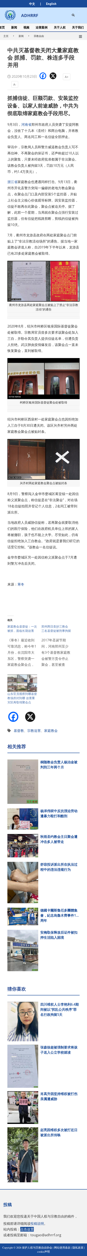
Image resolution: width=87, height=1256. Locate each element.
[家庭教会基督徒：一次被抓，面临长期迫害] (24, 647)
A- (14, 84)
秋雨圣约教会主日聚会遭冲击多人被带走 (58, 839)
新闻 (21, 36)
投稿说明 (37, 1223)
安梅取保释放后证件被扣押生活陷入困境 (58, 935)
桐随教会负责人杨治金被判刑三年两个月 (58, 764)
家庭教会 (51, 730)
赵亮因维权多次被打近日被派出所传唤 (58, 1132)
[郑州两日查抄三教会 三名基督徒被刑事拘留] (58, 647)
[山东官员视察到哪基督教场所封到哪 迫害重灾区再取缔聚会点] (22, 683)
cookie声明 (43, 1251)
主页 (5, 36)
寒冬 (21, 584)
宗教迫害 (34, 730)
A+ (66, 77)
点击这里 (27, 1229)
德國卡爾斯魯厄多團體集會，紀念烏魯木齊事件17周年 (59, 915)
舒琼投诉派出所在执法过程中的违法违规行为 (58, 867)
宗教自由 (39, 36)
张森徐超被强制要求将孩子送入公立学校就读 (58, 1050)
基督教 (19, 730)
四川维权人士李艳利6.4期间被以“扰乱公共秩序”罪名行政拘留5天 (59, 1009)
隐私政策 (77, 1247)
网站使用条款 (62, 1247)
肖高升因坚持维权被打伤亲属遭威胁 (58, 1096)
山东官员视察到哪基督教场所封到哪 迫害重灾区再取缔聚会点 (22, 698)
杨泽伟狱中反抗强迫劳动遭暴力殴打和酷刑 (58, 813)
